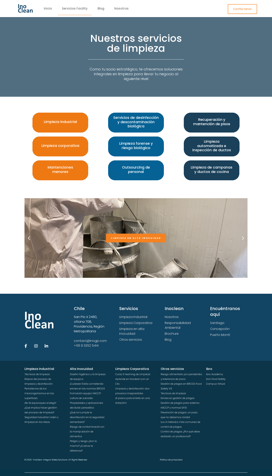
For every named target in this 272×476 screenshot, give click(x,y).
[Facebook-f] (26, 346)
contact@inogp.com (90, 340)
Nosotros (121, 8)
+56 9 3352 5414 (86, 345)
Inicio (48, 8)
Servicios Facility (75, 8)
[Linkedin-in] (46, 346)
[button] (28, 238)
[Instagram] (36, 346)
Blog (101, 8)
